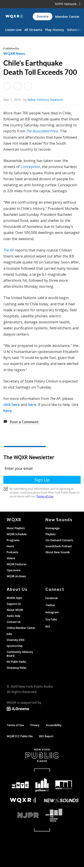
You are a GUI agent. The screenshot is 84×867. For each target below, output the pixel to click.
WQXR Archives (16, 576)
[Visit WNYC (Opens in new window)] (20, 785)
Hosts (10, 546)
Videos (11, 558)
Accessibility (53, 725)
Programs (13, 540)
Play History (54, 30)
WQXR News (14, 53)
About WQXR (15, 610)
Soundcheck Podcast (58, 546)
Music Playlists (16, 528)
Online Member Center (21, 628)
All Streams (33, 30)
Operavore (14, 570)
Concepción (30, 166)
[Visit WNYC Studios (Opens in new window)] (64, 784)
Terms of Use (15, 725)
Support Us (14, 604)
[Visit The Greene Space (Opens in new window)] (61, 815)
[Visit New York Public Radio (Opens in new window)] (42, 755)
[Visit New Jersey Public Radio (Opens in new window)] (22, 815)
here (32, 404)
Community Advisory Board (20, 654)
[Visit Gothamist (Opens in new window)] (42, 785)
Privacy (34, 725)
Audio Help (13, 616)
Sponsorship (15, 646)
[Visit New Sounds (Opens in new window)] (61, 800)
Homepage (52, 528)
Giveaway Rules (16, 668)
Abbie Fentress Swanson (45, 99)
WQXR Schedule (17, 534)
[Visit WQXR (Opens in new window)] (22, 800)
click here (11, 404)
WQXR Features (16, 564)
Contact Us (14, 622)
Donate (42, 16)
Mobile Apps (14, 598)
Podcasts (12, 552)
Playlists (50, 534)
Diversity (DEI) (15, 640)
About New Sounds (57, 552)
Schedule (74, 30)
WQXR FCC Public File (20, 736)
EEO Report (46, 736)
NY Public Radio (16, 662)
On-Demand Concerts (59, 540)
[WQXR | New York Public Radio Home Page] (13, 16)
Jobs (9, 634)
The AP (8, 250)
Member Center (67, 16)
